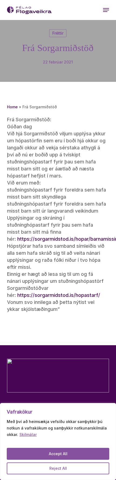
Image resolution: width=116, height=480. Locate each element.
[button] (106, 10)
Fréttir (57, 33)
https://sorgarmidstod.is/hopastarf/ (58, 295)
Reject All (58, 468)
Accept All (58, 453)
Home (12, 107)
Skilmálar (28, 434)
